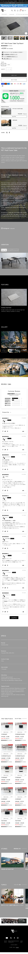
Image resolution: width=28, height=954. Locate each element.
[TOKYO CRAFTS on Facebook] (14, 937)
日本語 (10, 947)
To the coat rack (15, 250)
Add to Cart (6, 732)
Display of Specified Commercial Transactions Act (13, 941)
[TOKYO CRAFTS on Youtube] (7, 937)
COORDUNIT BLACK (20, 734)
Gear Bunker (4, 820)
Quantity (3, 69)
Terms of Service (5, 941)
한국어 (14, 947)
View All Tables (18, 718)
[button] (4, 45)
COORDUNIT (4, 734)
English (17, 947)
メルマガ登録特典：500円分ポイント (11, 56)
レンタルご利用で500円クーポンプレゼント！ (14, 2)
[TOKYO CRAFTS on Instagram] (17, 937)
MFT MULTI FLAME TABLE (18, 108)
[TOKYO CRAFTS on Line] (21, 937)
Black (3, 64)
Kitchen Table (4, 250)
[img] (5, 418)
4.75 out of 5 (17, 393)
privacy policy (21, 941)
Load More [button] (14, 617)
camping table (11, 14)
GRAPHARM (15, 120)
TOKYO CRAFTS (4, 14)
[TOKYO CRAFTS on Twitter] (11, 937)
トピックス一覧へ (17, 884)
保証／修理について (8, 58)
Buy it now (14, 79)
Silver (8, 64)
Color (2, 62)
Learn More (14, 116)
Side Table (9, 250)
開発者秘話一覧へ (17, 848)
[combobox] (11, 10)
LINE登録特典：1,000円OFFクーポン (10, 54)
